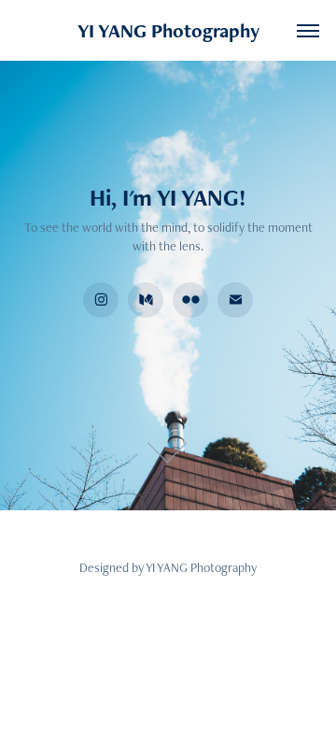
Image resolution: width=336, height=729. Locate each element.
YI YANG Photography (168, 30)
